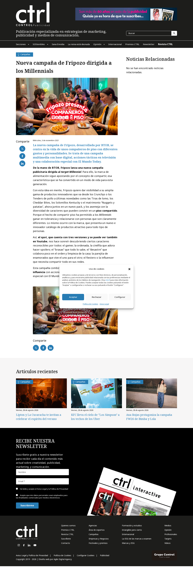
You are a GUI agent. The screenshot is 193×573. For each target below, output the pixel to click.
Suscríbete (66, 538)
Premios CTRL (67, 530)
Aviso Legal (104, 304)
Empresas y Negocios (99, 538)
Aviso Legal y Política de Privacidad (32, 555)
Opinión (168, 530)
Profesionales (170, 534)
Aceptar (73, 297)
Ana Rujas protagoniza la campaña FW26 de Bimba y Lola (149, 417)
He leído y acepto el (43, 489)
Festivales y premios (98, 543)
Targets (168, 538)
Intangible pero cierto (132, 530)
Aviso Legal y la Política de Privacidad (52, 489)
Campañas (93, 534)
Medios (167, 525)
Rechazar (96, 297)
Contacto (65, 543)
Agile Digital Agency (63, 559)
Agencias (93, 525)
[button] (129, 269)
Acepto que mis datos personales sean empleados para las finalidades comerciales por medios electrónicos (41, 496)
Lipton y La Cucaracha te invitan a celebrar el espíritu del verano (38, 417)
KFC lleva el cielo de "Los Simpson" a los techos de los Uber (95, 417)
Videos (167, 543)
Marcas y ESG (128, 543)
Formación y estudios (132, 525)
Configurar (119, 297)
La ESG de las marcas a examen (136, 538)
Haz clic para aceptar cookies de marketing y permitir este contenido (75, 310)
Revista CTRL (67, 534)
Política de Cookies (90, 304)
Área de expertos (97, 530)
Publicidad (104, 555)
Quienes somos (68, 525)
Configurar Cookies (85, 555)
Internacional (128, 534)
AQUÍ (108, 280)
